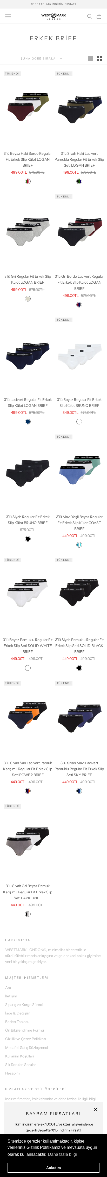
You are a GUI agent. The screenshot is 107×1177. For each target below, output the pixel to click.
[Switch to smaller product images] (99, 58)
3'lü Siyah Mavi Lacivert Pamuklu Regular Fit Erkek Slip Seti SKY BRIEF (79, 769)
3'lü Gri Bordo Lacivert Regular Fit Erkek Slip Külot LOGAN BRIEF (79, 282)
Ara (8, 987)
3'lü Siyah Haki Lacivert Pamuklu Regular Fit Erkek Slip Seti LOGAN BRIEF (79, 159)
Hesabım (12, 1073)
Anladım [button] (53, 1168)
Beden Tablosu (17, 1021)
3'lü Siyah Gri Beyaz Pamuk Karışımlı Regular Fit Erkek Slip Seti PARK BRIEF (27, 892)
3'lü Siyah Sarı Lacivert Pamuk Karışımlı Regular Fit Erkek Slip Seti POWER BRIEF (27, 769)
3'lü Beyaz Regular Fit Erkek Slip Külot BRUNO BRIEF (79, 402)
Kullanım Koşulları (19, 1056)
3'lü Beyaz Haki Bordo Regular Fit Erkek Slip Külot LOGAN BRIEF (28, 159)
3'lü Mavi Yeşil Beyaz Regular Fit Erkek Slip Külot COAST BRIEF (79, 522)
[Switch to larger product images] (90, 58)
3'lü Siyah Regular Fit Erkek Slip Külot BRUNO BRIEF (28, 519)
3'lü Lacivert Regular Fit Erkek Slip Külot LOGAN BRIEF (28, 402)
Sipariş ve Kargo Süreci (24, 1004)
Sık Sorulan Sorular (20, 1064)
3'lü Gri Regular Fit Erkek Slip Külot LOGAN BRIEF (27, 279)
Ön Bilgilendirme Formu (24, 1030)
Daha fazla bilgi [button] (62, 1154)
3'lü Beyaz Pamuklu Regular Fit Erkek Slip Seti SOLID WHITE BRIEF (27, 645)
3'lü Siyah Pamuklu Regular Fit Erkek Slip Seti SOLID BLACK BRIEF (79, 645)
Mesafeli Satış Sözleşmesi (26, 1047)
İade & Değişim (17, 1013)
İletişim (11, 996)
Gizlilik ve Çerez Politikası (25, 1038)
